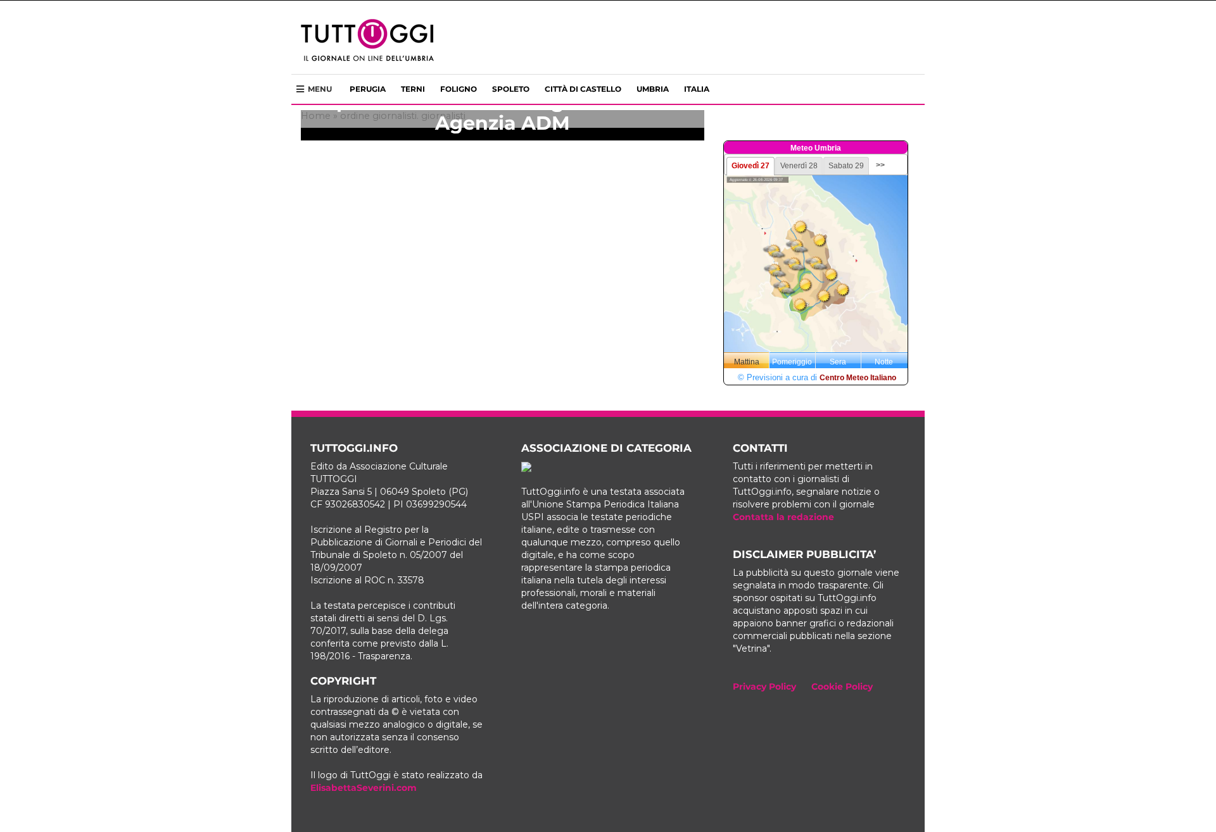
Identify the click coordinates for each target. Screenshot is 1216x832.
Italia (696, 89)
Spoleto (510, 89)
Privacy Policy (764, 686)
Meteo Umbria (815, 148)
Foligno (458, 89)
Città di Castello (583, 89)
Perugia (368, 89)
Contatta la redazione (783, 517)
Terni (413, 89)
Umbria (652, 89)
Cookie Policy (842, 686)
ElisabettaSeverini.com (363, 787)
